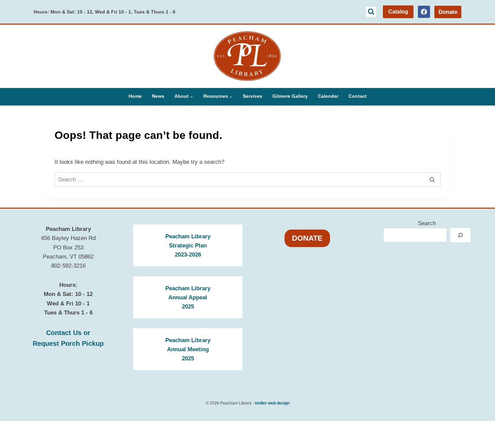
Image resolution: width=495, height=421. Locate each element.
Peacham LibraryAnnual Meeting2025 (187, 349)
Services (252, 96)
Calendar (328, 96)
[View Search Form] (371, 12)
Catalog (398, 11)
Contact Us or (68, 332)
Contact (358, 96)
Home (135, 96)
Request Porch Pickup (68, 343)
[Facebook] (424, 12)
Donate (447, 12)
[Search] (460, 235)
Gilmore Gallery (290, 96)
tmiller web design (272, 403)
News (158, 96)
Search (427, 223)
